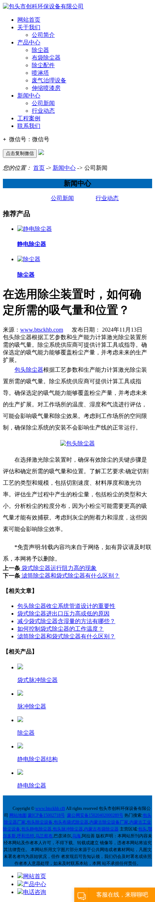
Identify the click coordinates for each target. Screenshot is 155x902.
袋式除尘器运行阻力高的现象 (58, 568)
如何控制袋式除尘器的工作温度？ (60, 629)
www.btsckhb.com (41, 330)
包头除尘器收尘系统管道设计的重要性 (66, 606)
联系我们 (28, 126)
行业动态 (43, 111)
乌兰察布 (44, 835)
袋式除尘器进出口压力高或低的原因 (63, 613)
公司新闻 (43, 103)
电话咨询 (34, 892)
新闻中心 (28, 95)
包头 (142, 829)
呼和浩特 (25, 835)
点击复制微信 (20, 153)
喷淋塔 (40, 73)
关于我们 (28, 27)
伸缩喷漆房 (46, 88)
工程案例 (28, 118)
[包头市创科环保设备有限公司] (43, 6)
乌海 (76, 835)
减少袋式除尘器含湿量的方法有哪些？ (66, 621)
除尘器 (40, 50)
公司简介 (43, 35)
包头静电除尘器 (36, 829)
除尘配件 (43, 65)
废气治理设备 (49, 80)
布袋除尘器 (46, 58)
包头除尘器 (28, 370)
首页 (39, 168)
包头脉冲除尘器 (68, 829)
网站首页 (28, 20)
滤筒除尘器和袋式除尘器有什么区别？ (70, 576)
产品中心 (28, 42)
